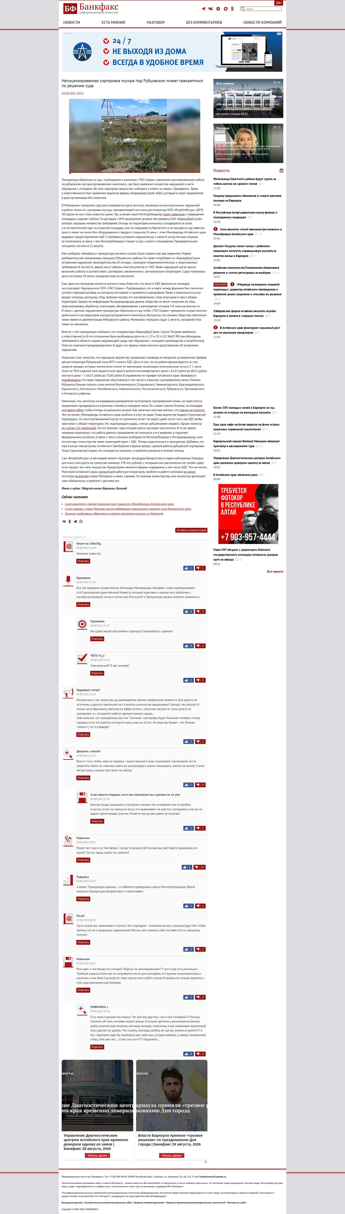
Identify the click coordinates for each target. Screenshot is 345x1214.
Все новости (275, 571)
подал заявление (174, 214)
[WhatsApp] (80, 521)
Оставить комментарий (191, 530)
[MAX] (226, 9)
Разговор (156, 22)
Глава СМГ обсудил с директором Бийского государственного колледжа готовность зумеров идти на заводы (245, 554)
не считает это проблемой (79, 428)
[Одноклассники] (232, 9)
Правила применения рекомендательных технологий (195, 1202)
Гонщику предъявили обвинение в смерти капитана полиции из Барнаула (114, 513)
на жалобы (82, 476)
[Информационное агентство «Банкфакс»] (97, 9)
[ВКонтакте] (211, 9)
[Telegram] (203, 9)
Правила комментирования (149, 1202)
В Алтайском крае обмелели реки (235, 475)
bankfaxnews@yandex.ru (212, 1176)
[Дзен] (219, 9)
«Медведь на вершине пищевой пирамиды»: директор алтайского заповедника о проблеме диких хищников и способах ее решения (247, 289)
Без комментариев (204, 22)
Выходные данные (72, 1202)
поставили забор (72, 410)
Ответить (83, 561)
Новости (71, 22)
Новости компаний (263, 22)
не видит (189, 472)
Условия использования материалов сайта (108, 1202)
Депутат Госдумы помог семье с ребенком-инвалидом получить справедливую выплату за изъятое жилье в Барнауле (244, 251)
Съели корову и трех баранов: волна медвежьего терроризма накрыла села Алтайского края (128, 509)
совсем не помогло (192, 410)
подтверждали (71, 380)
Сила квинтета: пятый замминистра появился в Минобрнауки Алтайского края (119, 504)
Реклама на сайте (236, 1202)
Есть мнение (113, 22)
